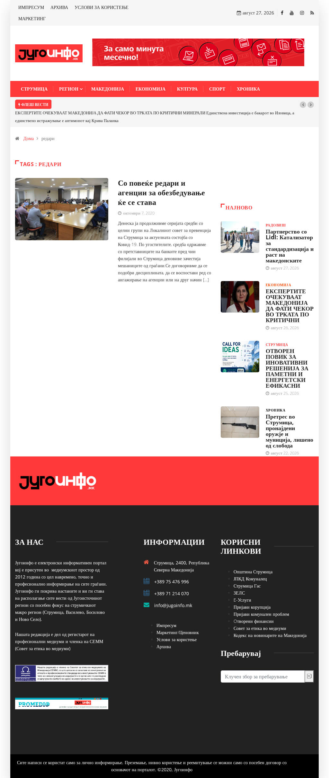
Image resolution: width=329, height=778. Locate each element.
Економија (150, 89)
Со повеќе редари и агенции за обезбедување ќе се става (161, 192)
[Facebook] (282, 13)
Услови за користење (176, 639)
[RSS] (312, 13)
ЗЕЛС (239, 593)
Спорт (217, 89)
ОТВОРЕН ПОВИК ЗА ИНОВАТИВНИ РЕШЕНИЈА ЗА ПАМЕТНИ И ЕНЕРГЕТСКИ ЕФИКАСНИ (287, 368)
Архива (163, 646)
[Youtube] (292, 13)
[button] (303, 105)
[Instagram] (302, 13)
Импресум (166, 625)
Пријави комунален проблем (261, 614)
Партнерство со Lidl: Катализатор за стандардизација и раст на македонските (290, 245)
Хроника (248, 89)
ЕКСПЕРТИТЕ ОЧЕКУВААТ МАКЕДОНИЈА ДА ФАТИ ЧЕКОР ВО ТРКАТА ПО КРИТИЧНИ (290, 305)
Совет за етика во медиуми (260, 628)
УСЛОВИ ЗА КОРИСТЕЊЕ (102, 7)
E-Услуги (242, 600)
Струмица (34, 89)
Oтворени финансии (254, 621)
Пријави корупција (252, 607)
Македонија (107, 89)
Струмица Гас (247, 586)
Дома (28, 138)
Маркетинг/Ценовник (177, 632)
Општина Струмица (253, 572)
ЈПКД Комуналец (250, 579)
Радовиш (276, 225)
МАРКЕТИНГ (32, 18)
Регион (68, 89)
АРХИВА (59, 7)
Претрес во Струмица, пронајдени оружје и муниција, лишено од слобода (289, 430)
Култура (187, 89)
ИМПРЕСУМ (31, 7)
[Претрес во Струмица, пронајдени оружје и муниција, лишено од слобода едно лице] (240, 422)
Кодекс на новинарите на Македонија (270, 635)
